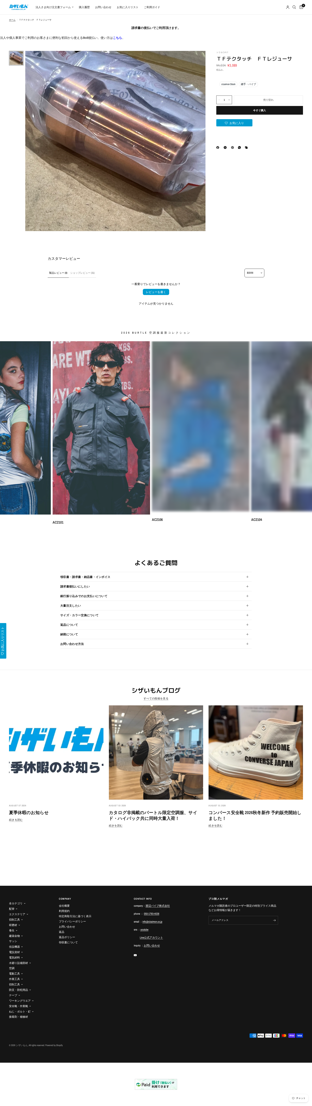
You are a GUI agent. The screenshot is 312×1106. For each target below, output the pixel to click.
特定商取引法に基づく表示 (75, 916)
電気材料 (14, 957)
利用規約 (64, 911)
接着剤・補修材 (18, 1017)
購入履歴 (84, 7)
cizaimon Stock (228, 84)
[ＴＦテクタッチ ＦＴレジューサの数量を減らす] (219, 100)
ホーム (12, 19)
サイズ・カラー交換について (79, 615)
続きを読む (16, 819)
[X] (226, 147)
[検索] (294, 7)
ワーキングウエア (20, 1001)
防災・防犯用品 (18, 990)
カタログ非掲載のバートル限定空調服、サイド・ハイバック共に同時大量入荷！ (153, 815)
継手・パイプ (248, 84)
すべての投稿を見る (156, 698)
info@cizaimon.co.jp (152, 921)
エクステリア (17, 914)
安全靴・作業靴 (18, 1006)
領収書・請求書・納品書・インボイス (85, 577)
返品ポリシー (67, 937)
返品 (61, 932)
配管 (11, 909)
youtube (144, 929)
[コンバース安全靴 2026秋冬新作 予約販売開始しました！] (256, 752)
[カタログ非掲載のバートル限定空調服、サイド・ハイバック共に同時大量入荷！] (156, 752)
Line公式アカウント (151, 937)
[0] (300, 7)
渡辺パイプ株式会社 (158, 906)
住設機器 (14, 947)
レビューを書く (156, 292)
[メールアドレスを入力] (274, 920)
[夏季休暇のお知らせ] (56, 752)
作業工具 (14, 979)
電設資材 (14, 952)
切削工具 (14, 919)
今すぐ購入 (259, 110)
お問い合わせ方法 (72, 644)
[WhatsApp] (240, 147)
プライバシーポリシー (72, 921)
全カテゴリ (16, 903)
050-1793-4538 (151, 914)
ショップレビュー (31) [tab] (82, 272)
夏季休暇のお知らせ (29, 812)
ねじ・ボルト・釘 (20, 1011)
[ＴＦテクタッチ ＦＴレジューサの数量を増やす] (229, 100)
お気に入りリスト (127, 7)
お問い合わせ (103, 7)
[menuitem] (54, 7)
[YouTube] (138, 955)
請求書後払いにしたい (75, 586)
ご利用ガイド (152, 7)
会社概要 (64, 906)
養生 (11, 930)
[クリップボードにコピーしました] (247, 147)
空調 (11, 968)
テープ (13, 995)
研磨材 (13, 925)
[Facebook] (218, 147)
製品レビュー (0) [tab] (58, 272)
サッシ (13, 941)
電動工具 (14, 973)
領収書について (68, 942)
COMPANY (65, 898)
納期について (69, 634)
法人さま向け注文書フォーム (53, 7)
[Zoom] (197, 58)
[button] (234, 122)
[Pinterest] (233, 147)
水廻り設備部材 (18, 963)
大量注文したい (70, 606)
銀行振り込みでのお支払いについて (83, 596)
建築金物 (14, 936)
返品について (69, 625)
